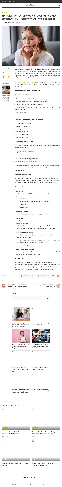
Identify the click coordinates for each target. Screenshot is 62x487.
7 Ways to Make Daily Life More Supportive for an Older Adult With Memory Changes (20, 324)
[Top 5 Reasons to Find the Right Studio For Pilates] (41, 314)
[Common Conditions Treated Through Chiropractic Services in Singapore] (46, 419)
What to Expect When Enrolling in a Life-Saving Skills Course (6, 98)
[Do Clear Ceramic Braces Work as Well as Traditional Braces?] (41, 381)
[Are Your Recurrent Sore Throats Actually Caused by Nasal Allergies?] (21, 336)
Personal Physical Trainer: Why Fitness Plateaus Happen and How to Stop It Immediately (40, 346)
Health (4, 12)
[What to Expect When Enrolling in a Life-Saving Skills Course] (6, 90)
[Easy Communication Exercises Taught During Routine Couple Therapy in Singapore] (41, 357)
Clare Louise (7, 22)
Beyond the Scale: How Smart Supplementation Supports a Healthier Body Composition (20, 391)
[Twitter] (8, 72)
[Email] (8, 77)
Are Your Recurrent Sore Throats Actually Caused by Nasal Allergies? (21, 346)
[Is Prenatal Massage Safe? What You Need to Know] (16, 450)
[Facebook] (3, 72)
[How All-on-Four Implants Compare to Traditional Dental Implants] (16, 419)
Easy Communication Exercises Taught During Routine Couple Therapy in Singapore (41, 367)
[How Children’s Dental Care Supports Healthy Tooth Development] (46, 450)
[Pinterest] (3, 77)
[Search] (59, 5)
